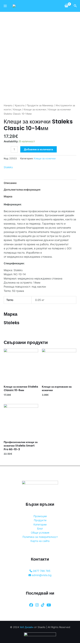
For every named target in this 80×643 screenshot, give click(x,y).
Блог (40, 528)
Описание (10, 182)
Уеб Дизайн (26, 627)
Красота (19, 105)
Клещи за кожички (35, 109)
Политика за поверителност (40, 536)
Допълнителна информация (22, 189)
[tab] (40, 183)
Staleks (8, 167)
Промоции (40, 516)
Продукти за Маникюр (40, 105)
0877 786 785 (41, 570)
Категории (40, 524)
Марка (8, 196)
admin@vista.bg (41, 575)
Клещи (17, 109)
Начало (8, 105)
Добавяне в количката (38, 149)
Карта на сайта (40, 540)
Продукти (40, 520)
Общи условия (40, 532)
